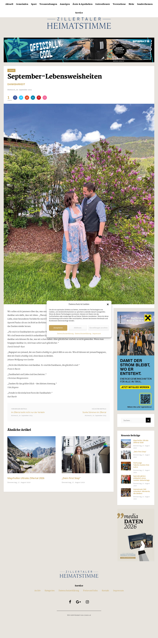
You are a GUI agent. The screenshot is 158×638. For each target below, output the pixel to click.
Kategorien (50, 590)
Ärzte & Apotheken (82, 4)
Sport (34, 4)
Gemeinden (22, 4)
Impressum (96, 333)
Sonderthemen (145, 4)
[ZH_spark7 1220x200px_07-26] (79, 49)
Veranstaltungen (48, 4)
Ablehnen (77, 327)
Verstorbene (119, 4)
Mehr (131, 4)
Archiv (37, 590)
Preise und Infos (90, 590)
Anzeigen (65, 4)
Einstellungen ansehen (98, 327)
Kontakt (105, 590)
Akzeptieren (58, 327)
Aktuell (9, 4)
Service (79, 13)
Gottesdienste (102, 4)
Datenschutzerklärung (65, 333)
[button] (108, 304)
